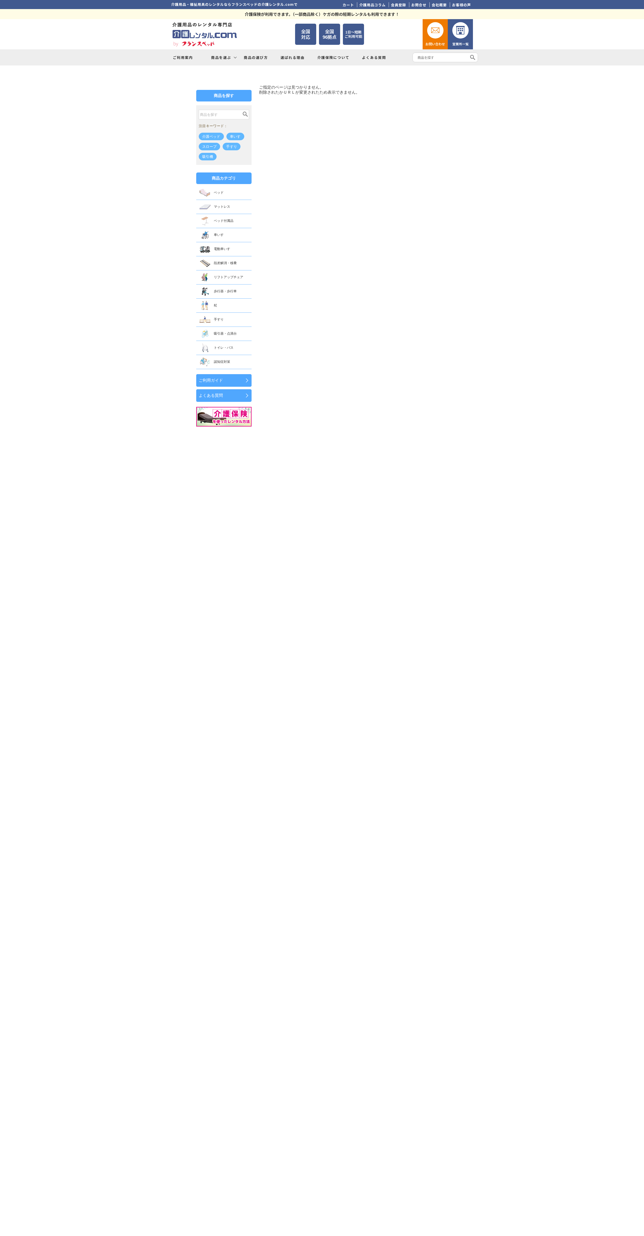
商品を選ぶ (221, 57)
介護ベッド (211, 136)
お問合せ (418, 4)
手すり (231, 147)
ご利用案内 (183, 57)
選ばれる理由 (292, 57)
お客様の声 (461, 4)
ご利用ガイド (211, 380)
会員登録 (398, 4)
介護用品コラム (372, 4)
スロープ (209, 147)
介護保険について (333, 57)
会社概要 (439, 4)
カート (348, 4)
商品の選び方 (256, 57)
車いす (235, 136)
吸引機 (207, 157)
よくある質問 (374, 57)
